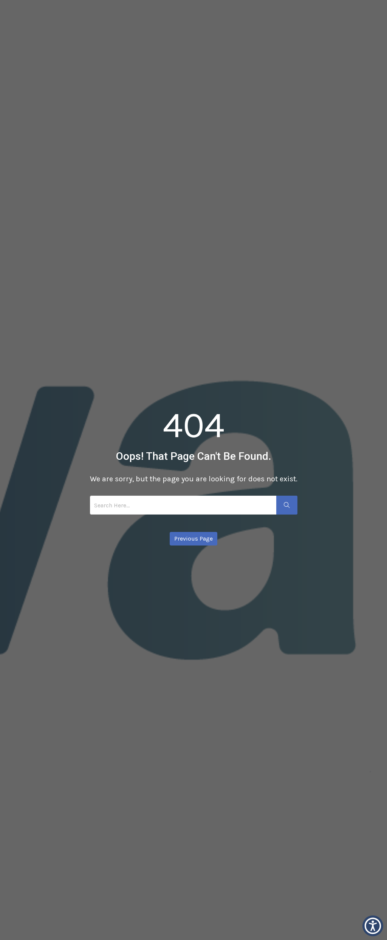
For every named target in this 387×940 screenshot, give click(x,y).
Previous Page (193, 538)
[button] (372, 925)
